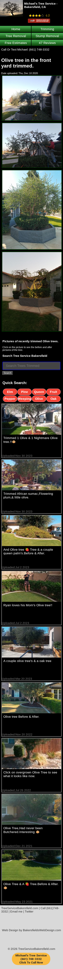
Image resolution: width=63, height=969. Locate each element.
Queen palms (39, 392)
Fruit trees (53, 392)
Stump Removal (47, 36)
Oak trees (53, 399)
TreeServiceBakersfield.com (19, 908)
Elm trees (10, 392)
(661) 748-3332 (39, 49)
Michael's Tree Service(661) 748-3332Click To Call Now (31, 959)
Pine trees (24, 392)
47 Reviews (47, 43)
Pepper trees (9, 399)
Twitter (29, 911)
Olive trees (39, 399)
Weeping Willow (24, 399)
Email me (16, 911)
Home (15, 29)
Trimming (47, 29)
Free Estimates (16, 43)
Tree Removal (16, 36)
